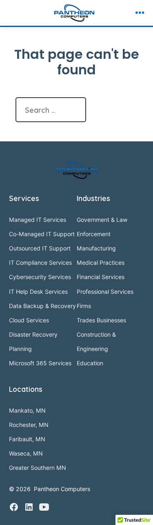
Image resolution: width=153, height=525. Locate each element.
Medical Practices (100, 262)
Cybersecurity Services (40, 276)
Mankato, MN (27, 410)
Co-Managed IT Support (42, 233)
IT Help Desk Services (38, 291)
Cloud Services (29, 320)
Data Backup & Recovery (42, 305)
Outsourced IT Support (40, 248)
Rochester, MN (29, 424)
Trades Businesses (101, 320)
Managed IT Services (37, 219)
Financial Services (100, 276)
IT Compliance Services (40, 262)
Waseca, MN (26, 453)
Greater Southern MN (37, 467)
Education (90, 363)
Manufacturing (96, 248)
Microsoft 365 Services (40, 363)
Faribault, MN (27, 439)
